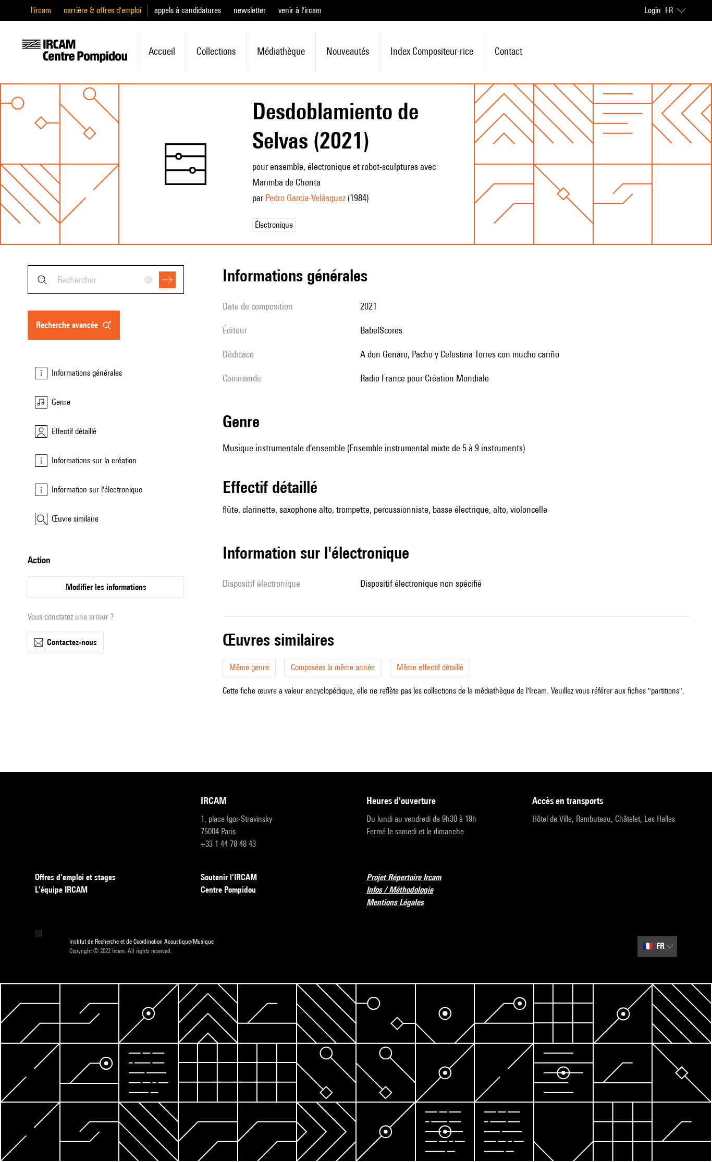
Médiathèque (281, 51)
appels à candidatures (187, 10)
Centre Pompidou (228, 890)
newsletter (250, 10)
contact (508, 51)
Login (652, 10)
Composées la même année (333, 667)
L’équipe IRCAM (61, 890)
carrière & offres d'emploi (102, 10)
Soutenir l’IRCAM (229, 877)
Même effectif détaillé (430, 667)
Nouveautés (347, 51)
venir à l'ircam (300, 10)
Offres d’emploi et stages (75, 877)
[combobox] (106, 279)
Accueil (162, 51)
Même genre (249, 667)
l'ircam (41, 10)
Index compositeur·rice (431, 51)
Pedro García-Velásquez (305, 197)
